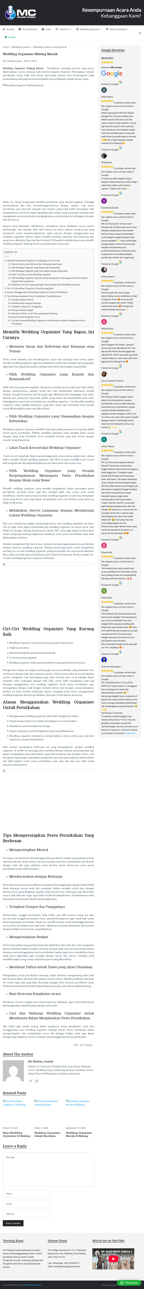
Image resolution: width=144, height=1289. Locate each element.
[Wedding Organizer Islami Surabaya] (48, 1112)
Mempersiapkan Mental (22, 299)
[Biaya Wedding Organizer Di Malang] (17, 1112)
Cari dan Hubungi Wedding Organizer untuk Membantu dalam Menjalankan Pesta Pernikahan (48, 322)
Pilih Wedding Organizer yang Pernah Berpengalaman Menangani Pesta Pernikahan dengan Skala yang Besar (50, 279)
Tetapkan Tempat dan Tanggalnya (27, 306)
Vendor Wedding (117, 29)
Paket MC (64, 29)
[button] (129, 1283)
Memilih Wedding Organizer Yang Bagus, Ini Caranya (33, 260)
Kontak (11, 37)
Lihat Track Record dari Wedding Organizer (31, 274)
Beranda (10, 29)
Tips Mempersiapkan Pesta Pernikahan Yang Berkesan (34, 296)
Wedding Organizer (89, 29)
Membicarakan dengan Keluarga (26, 303)
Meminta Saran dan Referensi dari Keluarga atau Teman (37, 264)
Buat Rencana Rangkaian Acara (26, 317)
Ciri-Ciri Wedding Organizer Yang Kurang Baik (30, 288)
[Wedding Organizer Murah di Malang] (80, 1112)
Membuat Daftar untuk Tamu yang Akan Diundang (34, 313)
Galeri (48, 29)
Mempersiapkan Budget (22, 310)
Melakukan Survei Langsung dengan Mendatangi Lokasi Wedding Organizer (46, 284)
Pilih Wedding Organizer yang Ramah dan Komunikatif (36, 267)
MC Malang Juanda (40, 1061)
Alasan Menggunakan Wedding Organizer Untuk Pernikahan (37, 292)
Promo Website (29, 29)
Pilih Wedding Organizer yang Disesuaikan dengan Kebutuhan (40, 271)
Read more (130, 733)
